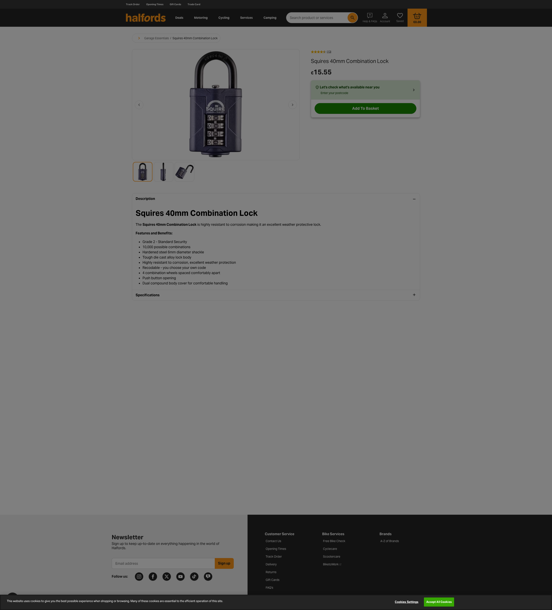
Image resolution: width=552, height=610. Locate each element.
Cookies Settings (406, 602)
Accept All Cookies (439, 602)
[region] (276, 602)
